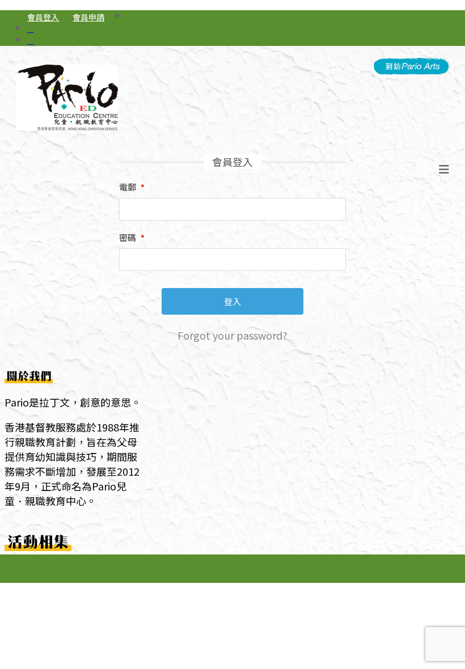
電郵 (132, 187)
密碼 (132, 237)
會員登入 (43, 17)
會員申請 (88, 17)
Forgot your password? (232, 335)
